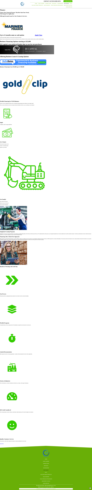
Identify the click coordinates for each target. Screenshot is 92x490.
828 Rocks (54, 3)
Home (36, 3)
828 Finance (66, 3)
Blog (71, 3)
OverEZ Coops (48, 3)
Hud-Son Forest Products (37, 5)
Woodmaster (60, 3)
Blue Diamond (47, 5)
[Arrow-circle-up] (90, 488)
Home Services (46, 483)
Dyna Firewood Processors (57, 5)
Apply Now (38, 35)
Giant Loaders (41, 3)
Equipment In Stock (68, 5)
